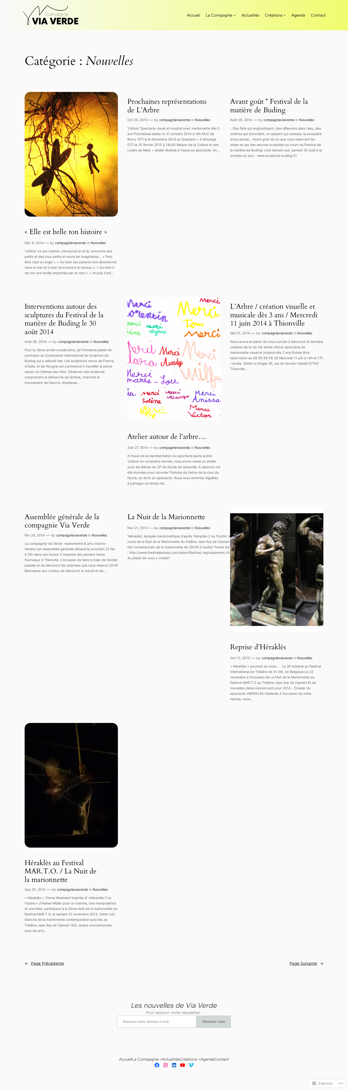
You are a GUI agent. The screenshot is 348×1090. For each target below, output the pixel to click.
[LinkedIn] (174, 1065)
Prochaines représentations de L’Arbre (166, 106)
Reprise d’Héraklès (258, 647)
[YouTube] (182, 1065)
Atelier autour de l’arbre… (166, 437)
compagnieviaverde (70, 243)
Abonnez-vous (213, 1021)
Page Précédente (44, 963)
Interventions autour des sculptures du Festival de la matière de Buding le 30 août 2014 (64, 319)
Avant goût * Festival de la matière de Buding (269, 106)
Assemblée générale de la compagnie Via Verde (62, 521)
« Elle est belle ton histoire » (66, 232)
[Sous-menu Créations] (284, 15)
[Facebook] (157, 1065)
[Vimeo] (191, 1065)
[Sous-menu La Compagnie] (234, 15)
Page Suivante (306, 963)
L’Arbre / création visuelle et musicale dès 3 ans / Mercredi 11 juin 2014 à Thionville (273, 315)
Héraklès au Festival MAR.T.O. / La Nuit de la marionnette (61, 871)
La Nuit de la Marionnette (166, 517)
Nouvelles (98, 243)
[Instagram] (165, 1065)
